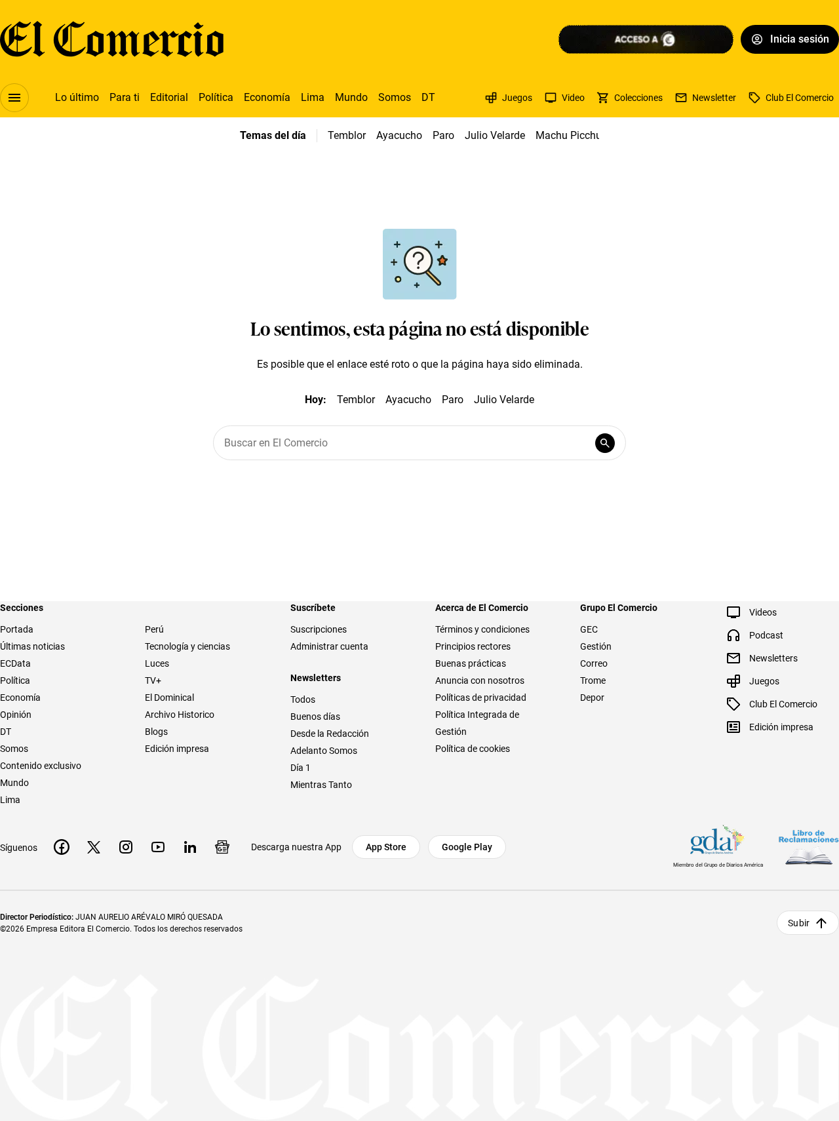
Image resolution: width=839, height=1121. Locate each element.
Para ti (124, 97)
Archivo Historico (179, 714)
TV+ (153, 680)
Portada (16, 629)
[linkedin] (190, 847)
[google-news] (222, 847)
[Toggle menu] (14, 97)
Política (216, 97)
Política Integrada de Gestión (477, 723)
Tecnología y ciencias (187, 646)
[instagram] (126, 847)
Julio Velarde (495, 135)
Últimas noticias (32, 646)
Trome (593, 680)
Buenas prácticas (470, 663)
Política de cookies (472, 748)
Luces (157, 663)
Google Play (467, 847)
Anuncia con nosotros (479, 680)
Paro (443, 135)
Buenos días (315, 716)
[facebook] (61, 847)
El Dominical (169, 697)
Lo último (77, 97)
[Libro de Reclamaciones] (809, 847)
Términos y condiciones (482, 629)
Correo (594, 663)
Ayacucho (399, 135)
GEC (589, 629)
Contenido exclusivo (40, 765)
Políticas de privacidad (480, 697)
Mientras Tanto (321, 784)
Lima (312, 97)
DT (428, 97)
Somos (394, 97)
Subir (799, 923)
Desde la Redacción (329, 733)
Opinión (15, 714)
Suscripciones (318, 629)
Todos (302, 699)
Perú (154, 629)
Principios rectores (473, 646)
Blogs (156, 731)
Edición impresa (177, 748)
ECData (15, 663)
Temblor (347, 135)
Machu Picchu (569, 135)
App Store (386, 847)
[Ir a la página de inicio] (112, 39)
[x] (94, 847)
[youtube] (158, 847)
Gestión (596, 646)
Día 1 (300, 767)
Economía (267, 97)
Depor (592, 697)
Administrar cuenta (329, 646)
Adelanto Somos (323, 750)
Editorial (169, 97)
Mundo (351, 97)
